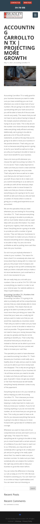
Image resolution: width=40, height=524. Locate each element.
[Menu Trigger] (35, 15)
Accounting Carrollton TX (22, 63)
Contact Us (15, 2)
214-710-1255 (20, 8)
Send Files (27, 2)
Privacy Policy (27, 521)
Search (33, 488)
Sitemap (18, 521)
